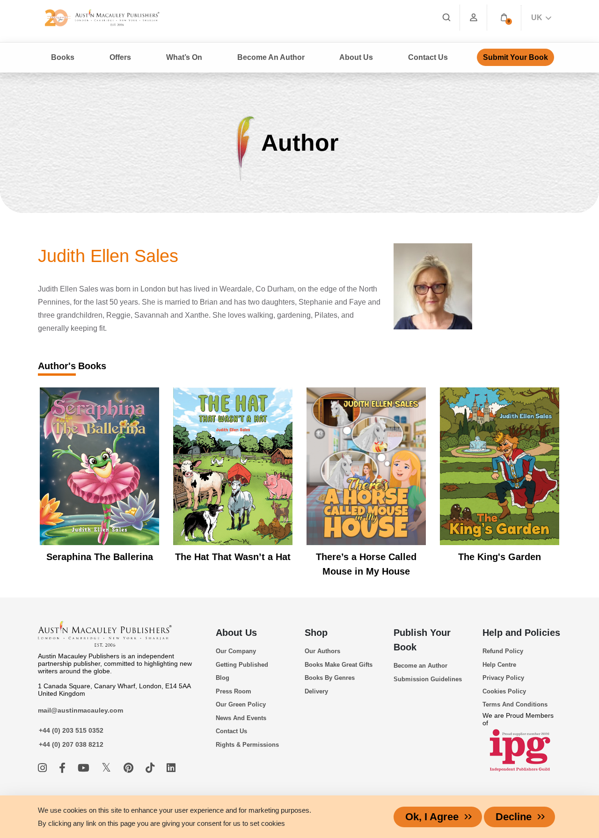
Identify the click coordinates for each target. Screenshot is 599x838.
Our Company (236, 651)
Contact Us (428, 57)
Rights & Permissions (247, 744)
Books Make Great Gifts (339, 664)
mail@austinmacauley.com (80, 710)
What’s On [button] (184, 57)
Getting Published (242, 664)
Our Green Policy (241, 704)
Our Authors (322, 651)
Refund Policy (502, 651)
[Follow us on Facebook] (63, 768)
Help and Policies (521, 632)
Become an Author (420, 665)
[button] (504, 17)
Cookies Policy (504, 691)
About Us (236, 632)
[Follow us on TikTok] (151, 768)
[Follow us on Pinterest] (130, 768)
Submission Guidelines (428, 679)
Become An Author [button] (271, 57)
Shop (316, 632)
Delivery (316, 691)
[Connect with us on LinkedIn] (171, 768)
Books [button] (62, 57)
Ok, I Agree (432, 817)
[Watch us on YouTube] (85, 768)
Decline (514, 817)
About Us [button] (356, 57)
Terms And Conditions (515, 704)
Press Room (233, 691)
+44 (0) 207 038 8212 (71, 744)
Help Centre (499, 664)
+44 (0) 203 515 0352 (71, 730)
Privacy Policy (503, 677)
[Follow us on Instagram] (44, 768)
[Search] (446, 17)
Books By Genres (330, 677)
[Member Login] (473, 17)
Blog (222, 677)
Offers (120, 57)
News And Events (241, 717)
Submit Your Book (515, 57)
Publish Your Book (422, 639)
